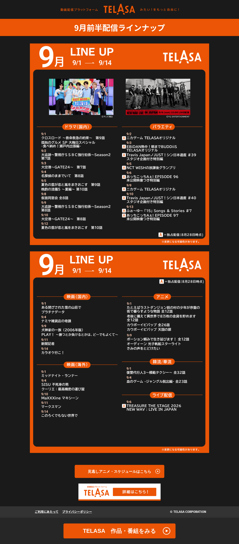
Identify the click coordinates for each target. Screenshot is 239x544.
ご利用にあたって (46, 511)
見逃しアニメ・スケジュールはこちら (119, 471)
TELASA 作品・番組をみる (119, 531)
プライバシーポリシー (77, 511)
